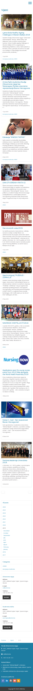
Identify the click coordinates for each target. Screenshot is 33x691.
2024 (4, 513)
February (6, 547)
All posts (5, 503)
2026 (4, 507)
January (5, 549)
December (6, 531)
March (5, 544)
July (4, 538)
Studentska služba (8, 607)
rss (18, 680)
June (4, 540)
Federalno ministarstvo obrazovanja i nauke (15, 671)
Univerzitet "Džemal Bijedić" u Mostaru (14, 665)
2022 (4, 519)
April (4, 542)
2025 (4, 510)
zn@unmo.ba (6, 588)
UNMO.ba (22, 689)
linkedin (7, 680)
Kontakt (6, 597)
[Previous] (3, 492)
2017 (4, 555)
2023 (4, 516)
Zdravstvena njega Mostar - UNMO (12, 3)
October (5, 533)
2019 (4, 528)
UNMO (15, 59)
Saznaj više (7, 627)
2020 (4, 525)
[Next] (30, 492)
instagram (10, 680)
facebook (3, 680)
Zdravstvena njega (8, 577)
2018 (4, 552)
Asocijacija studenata (8, 59)
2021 (4, 522)
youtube (14, 680)
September (6, 535)
